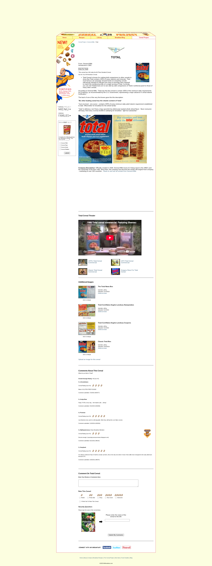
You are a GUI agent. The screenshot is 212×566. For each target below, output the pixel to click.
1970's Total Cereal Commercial (95, 261)
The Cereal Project (109, 557)
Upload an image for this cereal (89, 359)
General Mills (90, 42)
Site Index (117, 557)
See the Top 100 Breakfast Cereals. (87, 74)
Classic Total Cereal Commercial (95, 271)
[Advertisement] (106, 16)
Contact (90, 557)
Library (99, 37)
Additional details (102, 293)
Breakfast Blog (120, 37)
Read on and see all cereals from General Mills (119, 171)
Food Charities (125, 557)
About (85, 557)
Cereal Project (144, 37)
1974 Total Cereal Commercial (127, 261)
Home (64, 37)
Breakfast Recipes (98, 557)
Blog (131, 557)
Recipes (81, 37)
